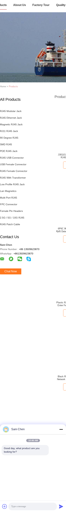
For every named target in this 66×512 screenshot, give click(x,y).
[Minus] (61, 429)
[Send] (61, 506)
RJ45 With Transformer (13, 177)
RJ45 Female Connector (13, 171)
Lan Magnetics (8, 191)
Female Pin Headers (11, 211)
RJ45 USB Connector (12, 157)
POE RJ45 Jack (8, 151)
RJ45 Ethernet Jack (11, 117)
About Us (19, 5)
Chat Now (10, 271)
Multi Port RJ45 (8, 197)
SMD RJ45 (6, 144)
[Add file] (4, 506)
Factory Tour (40, 5)
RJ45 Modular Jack (10, 111)
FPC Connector (8, 204)
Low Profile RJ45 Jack (12, 184)
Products (13, 86)
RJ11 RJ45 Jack (9, 131)
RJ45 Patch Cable (10, 224)
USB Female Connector (13, 164)
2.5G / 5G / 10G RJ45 (12, 217)
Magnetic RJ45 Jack (11, 124)
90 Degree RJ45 (9, 137)
